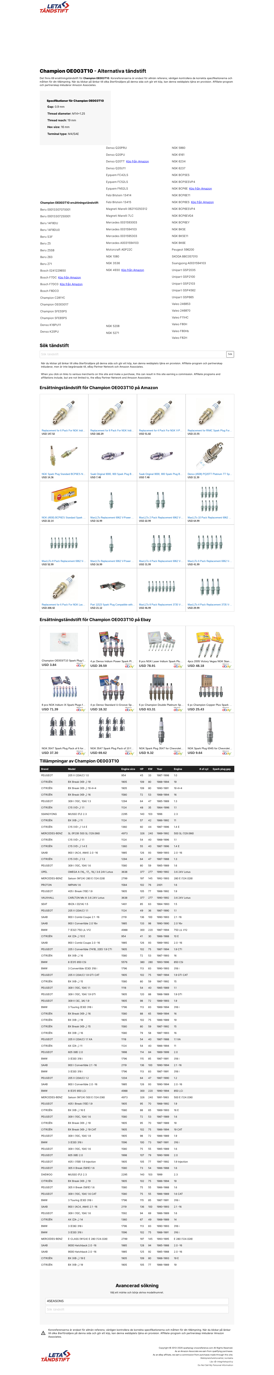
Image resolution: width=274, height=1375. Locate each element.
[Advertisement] (137, 40)
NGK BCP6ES (181, 202)
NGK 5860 (178, 148)
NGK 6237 (178, 168)
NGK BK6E (179, 243)
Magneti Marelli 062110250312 (126, 209)
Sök (230, 354)
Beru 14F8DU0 (50, 230)
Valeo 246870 (181, 310)
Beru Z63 (46, 257)
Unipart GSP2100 (183, 276)
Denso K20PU (49, 331)
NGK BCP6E (180, 188)
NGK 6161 (178, 154)
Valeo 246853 (181, 304)
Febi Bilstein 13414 (118, 195)
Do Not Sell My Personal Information (215, 1365)
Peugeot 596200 (183, 249)
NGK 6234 (179, 161)
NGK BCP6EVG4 (182, 215)
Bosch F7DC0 (49, 284)
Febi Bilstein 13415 (118, 202)
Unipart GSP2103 (183, 283)
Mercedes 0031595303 (121, 236)
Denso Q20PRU (116, 148)
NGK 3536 (113, 263)
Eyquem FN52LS (117, 188)
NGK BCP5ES (181, 175)
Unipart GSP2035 (184, 270)
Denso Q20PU (115, 154)
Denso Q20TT (115, 161)
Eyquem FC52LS (117, 182)
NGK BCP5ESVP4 (183, 182)
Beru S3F (46, 236)
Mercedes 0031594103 (121, 229)
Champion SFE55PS (53, 311)
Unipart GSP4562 (184, 290)
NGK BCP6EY (181, 222)
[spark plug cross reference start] (55, 11)
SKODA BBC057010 (185, 256)
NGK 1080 (112, 256)
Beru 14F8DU (49, 223)
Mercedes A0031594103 (122, 243)
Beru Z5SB (47, 250)
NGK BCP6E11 (181, 195)
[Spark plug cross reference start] (56, 1356)
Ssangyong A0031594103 (189, 263)
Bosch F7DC (48, 277)
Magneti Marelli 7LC (119, 215)
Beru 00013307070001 (55, 209)
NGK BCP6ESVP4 (183, 209)
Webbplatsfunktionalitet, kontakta (216, 1358)
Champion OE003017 (54, 304)
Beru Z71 (46, 264)
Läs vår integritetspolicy (221, 1361)
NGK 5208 (112, 326)
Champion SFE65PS (53, 318)
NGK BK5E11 (180, 236)
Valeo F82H (179, 337)
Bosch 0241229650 (53, 270)
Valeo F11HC (180, 317)
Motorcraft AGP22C (119, 249)
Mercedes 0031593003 (121, 222)
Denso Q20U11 (116, 168)
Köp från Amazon (69, 277)
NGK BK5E (179, 229)
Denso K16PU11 (50, 325)
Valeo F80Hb (180, 331)
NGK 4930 (113, 270)
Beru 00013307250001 (55, 216)
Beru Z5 (45, 243)
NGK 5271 (112, 333)
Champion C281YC (52, 297)
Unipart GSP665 (183, 297)
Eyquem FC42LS (117, 175)
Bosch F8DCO (49, 291)
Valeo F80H (179, 324)
